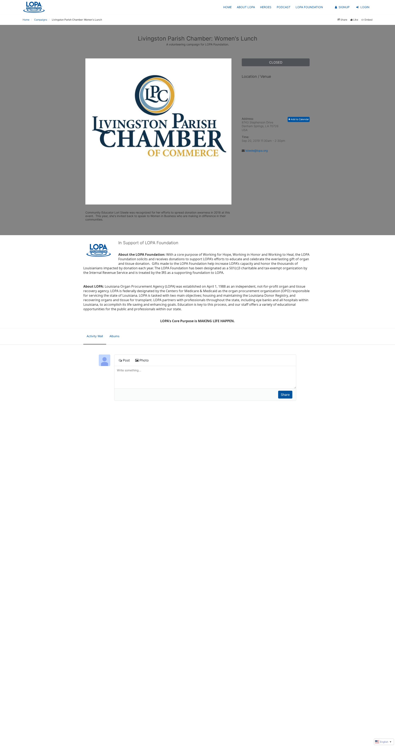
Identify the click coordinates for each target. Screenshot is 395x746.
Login (364, 7)
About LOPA (246, 7)
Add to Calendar (299, 119)
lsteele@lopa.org (256, 150)
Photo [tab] (144, 360)
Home (227, 7)
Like (355, 19)
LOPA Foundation (309, 7)
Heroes (265, 7)
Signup (344, 7)
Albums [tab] (114, 336)
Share (343, 19)
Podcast (283, 7)
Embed (368, 19)
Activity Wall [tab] (95, 336)
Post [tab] (126, 360)
